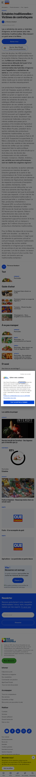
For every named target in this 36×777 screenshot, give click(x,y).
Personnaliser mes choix (9, 398)
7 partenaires (22, 382)
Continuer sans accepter (25, 374)
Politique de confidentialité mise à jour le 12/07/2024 (16, 395)
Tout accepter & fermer (18, 402)
